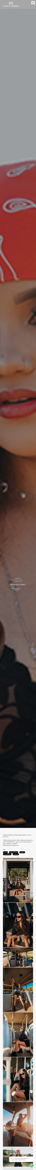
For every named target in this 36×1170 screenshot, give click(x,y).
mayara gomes (7, 854)
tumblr (5, 852)
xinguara (22, 852)
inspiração (15, 854)
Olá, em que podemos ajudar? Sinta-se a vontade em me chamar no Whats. (19, 1159)
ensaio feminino (13, 852)
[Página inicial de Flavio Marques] (11, 4)
